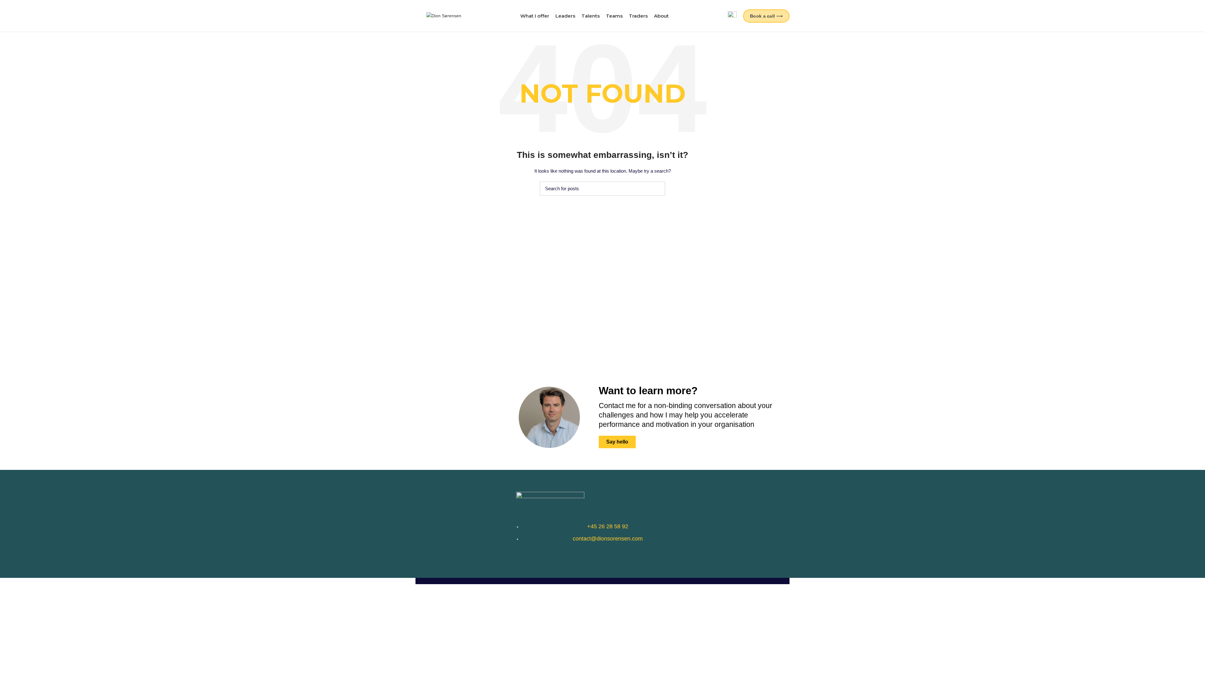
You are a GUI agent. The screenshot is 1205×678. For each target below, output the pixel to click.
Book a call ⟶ (766, 16)
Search (657, 188)
